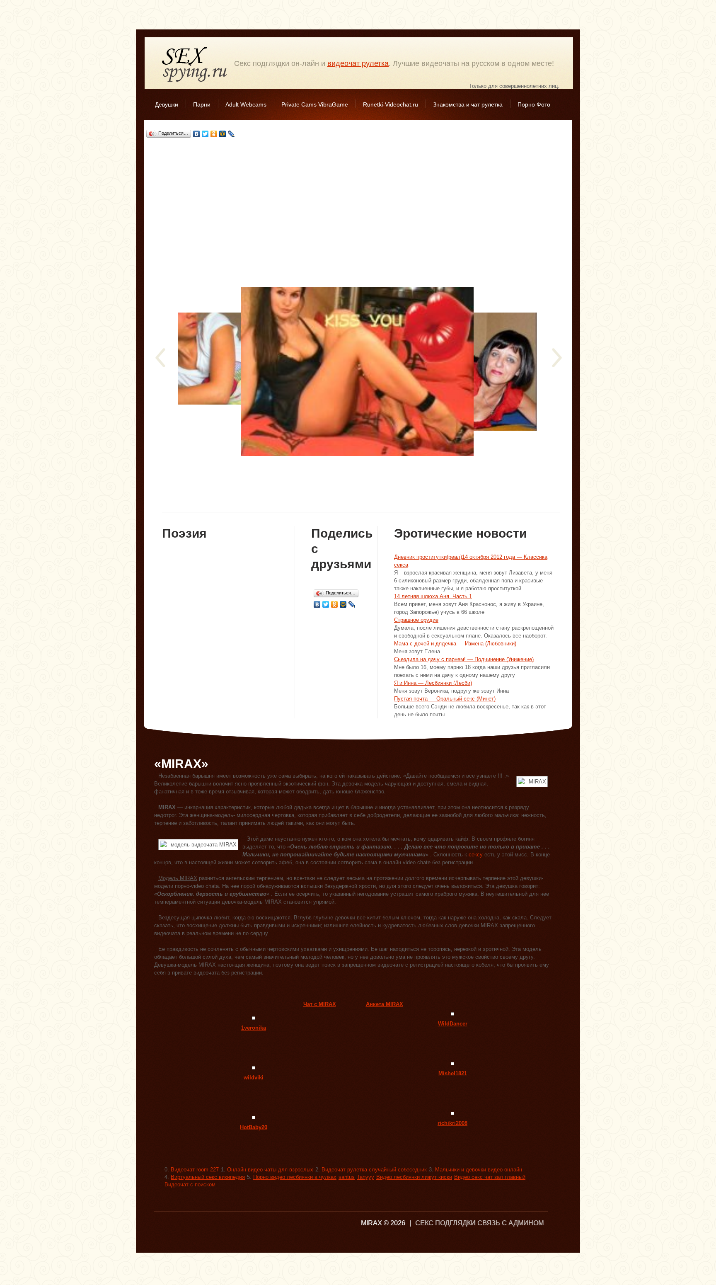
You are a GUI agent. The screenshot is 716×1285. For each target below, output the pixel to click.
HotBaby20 (253, 1127)
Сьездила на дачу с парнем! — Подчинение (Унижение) (464, 659)
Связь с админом (510, 1223)
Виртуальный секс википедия (208, 1177)
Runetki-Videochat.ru (390, 104)
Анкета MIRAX (384, 1004)
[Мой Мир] (222, 133)
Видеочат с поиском (189, 1184)
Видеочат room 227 (195, 1169)
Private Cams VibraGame (314, 104)
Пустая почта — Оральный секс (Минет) (445, 699)
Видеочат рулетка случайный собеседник (374, 1169)
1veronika (253, 1028)
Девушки (166, 104)
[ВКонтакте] (196, 133)
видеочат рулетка (358, 63)
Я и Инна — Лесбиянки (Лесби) (433, 683)
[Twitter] (205, 133)
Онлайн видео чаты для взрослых (270, 1169)
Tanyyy (365, 1177)
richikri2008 (452, 1123)
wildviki (254, 1077)
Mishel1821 (452, 1073)
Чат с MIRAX (319, 1004)
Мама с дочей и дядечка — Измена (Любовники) (455, 643)
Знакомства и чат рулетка (468, 104)
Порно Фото (534, 104)
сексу (476, 854)
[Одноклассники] (214, 133)
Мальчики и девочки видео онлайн (478, 1169)
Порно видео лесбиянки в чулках (294, 1177)
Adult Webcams (245, 104)
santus (347, 1177)
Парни (201, 104)
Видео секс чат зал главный (489, 1177)
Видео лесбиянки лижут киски (414, 1177)
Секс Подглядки (195, 64)
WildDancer (452, 1024)
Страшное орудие (416, 620)
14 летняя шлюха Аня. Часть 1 (433, 596)
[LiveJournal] (231, 133)
